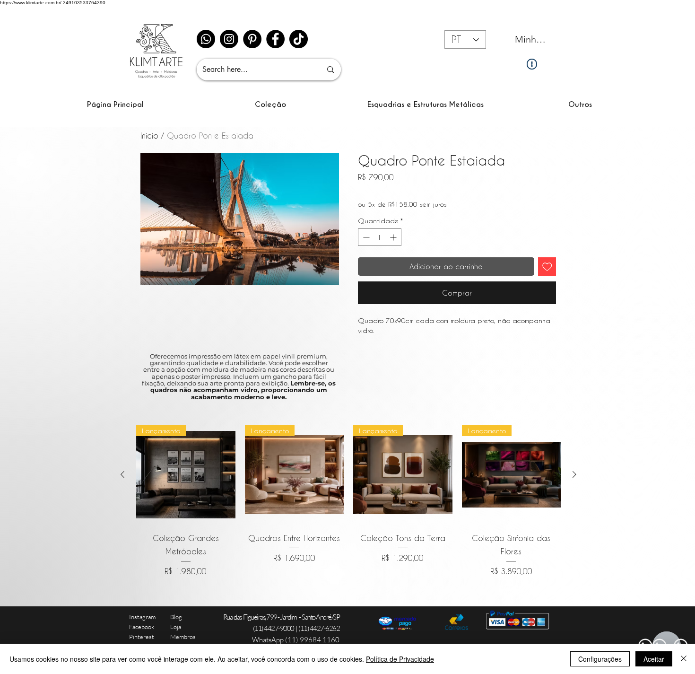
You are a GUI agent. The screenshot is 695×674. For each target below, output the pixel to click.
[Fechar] (683, 658)
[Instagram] (229, 39)
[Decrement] (365, 237)
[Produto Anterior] (122, 474)
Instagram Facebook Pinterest (142, 626)
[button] (270, 104)
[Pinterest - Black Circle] (252, 39)
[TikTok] (298, 39)
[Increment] (394, 237)
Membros (183, 636)
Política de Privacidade (400, 659)
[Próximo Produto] (574, 474)
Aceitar (653, 659)
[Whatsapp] (206, 39)
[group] (348, 501)
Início (149, 135)
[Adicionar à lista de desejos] (547, 266)
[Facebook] (275, 39)
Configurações (600, 659)
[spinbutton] (379, 237)
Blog (176, 617)
